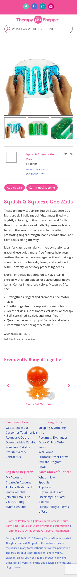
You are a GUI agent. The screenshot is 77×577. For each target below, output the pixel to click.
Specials (43, 482)
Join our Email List (18, 497)
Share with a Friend (37, 169)
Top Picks (45, 487)
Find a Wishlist (15, 492)
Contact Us (13, 457)
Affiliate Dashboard (19, 487)
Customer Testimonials (22, 432)
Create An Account (18, 482)
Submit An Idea (16, 507)
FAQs (42, 467)
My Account (14, 477)
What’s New (46, 477)
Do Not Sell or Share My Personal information (42, 525)
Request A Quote (17, 437)
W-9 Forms (45, 452)
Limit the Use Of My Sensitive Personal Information (38, 530)
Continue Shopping (42, 188)
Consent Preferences (20, 521)
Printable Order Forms (53, 457)
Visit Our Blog (15, 502)
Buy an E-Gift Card (51, 492)
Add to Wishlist (35, 174)
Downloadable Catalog (21, 442)
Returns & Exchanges (53, 437)
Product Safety (16, 452)
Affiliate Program (49, 462)
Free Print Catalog (18, 447)
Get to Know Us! (17, 428)
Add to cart (14, 188)
